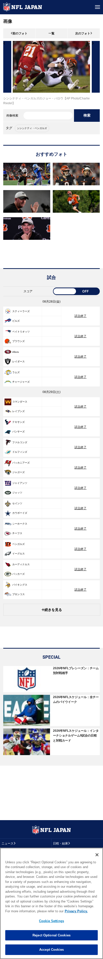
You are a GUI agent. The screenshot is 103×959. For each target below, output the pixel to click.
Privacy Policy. (76, 911)
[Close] (97, 854)
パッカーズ (18, 574)
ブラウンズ (18, 341)
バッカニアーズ (21, 462)
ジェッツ (17, 492)
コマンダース (19, 401)
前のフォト (20, 33)
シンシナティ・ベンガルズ (32, 128)
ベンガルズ (18, 544)
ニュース (8, 843)
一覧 (51, 33)
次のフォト (82, 33)
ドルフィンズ (19, 451)
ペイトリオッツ (21, 331)
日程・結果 (60, 843)
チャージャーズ (21, 381)
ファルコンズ (19, 442)
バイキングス (19, 584)
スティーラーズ (21, 311)
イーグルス (18, 553)
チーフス (17, 533)
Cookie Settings (51, 921)
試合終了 (80, 316)
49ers (15, 352)
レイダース (18, 361)
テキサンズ (18, 422)
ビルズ (16, 320)
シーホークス (19, 523)
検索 (87, 115)
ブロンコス (18, 594)
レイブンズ (18, 411)
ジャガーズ (18, 472)
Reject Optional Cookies (51, 935)
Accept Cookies (51, 949)
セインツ (17, 503)
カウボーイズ (19, 513)
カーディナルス (21, 564)
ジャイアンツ (19, 483)
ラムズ (16, 372)
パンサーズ (18, 431)
